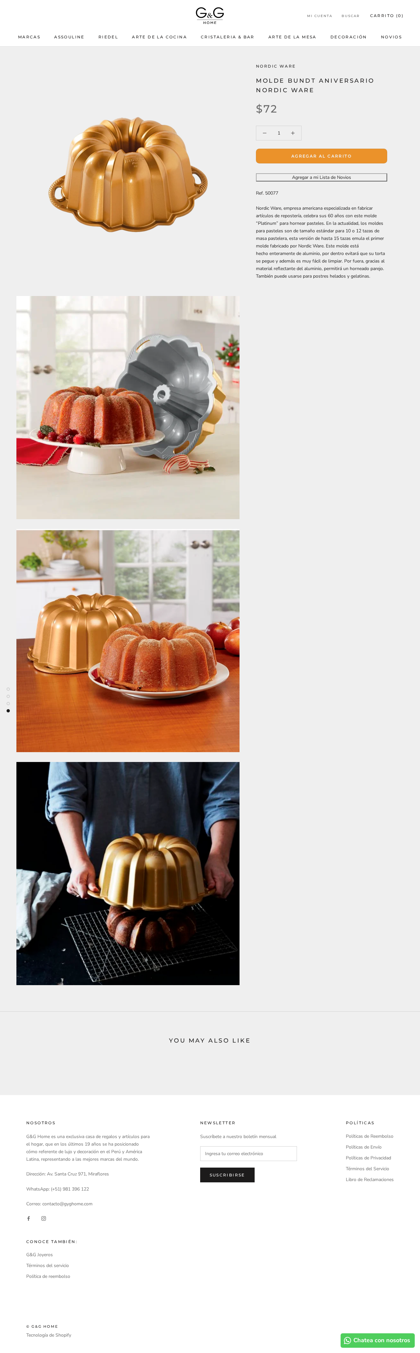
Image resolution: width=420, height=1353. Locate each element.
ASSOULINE (69, 36)
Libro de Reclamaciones (370, 1179)
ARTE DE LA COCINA (159, 36)
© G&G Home (42, 1326)
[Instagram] (43, 1218)
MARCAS (29, 36)
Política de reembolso (48, 1276)
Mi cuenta (319, 16)
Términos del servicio (47, 1265)
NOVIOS (391, 36)
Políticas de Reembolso (369, 1136)
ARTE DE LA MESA (292, 36)
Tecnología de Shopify (48, 1335)
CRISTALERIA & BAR (228, 36)
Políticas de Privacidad (368, 1158)
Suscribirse (227, 1175)
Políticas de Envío (364, 1147)
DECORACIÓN (348, 36)
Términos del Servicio (367, 1169)
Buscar (351, 16)
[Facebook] (28, 1218)
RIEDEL (108, 36)
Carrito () (387, 15)
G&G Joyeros (39, 1255)
